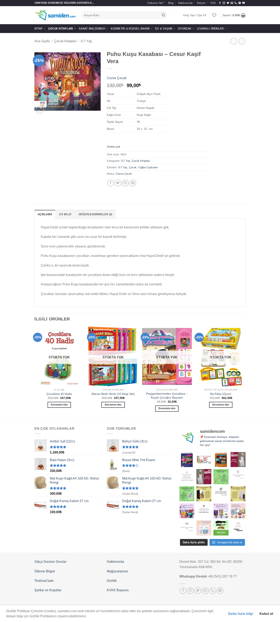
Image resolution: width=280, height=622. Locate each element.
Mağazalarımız (117, 571)
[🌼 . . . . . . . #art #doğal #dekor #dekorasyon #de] (186, 493)
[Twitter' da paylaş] (118, 183)
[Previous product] (242, 41)
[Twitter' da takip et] (228, 3)
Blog (170, 3)
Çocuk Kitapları (60, 28)
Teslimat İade (44, 580)
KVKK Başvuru (118, 590)
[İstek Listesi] (214, 15)
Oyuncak (184, 28)
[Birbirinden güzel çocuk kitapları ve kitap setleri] (203, 527)
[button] (194, 15)
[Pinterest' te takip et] (239, 3)
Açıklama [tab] (45, 214)
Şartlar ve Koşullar (47, 590)
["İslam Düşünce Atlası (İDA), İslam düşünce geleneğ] (203, 493)
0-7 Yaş (86, 41)
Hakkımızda (185, 3)
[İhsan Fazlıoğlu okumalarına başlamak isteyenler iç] (238, 493)
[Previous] (35, 372)
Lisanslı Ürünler (210, 28)
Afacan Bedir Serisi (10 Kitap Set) (113, 393)
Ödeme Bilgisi (44, 571)
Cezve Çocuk (116, 78)
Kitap (38, 28)
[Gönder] (163, 15)
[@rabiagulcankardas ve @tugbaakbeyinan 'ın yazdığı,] (186, 510)
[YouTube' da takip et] (243, 3)
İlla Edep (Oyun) (220, 393)
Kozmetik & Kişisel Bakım (130, 28)
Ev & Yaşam (163, 28)
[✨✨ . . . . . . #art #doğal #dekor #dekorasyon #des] (238, 476)
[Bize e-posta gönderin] (232, 3)
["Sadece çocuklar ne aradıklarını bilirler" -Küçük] (186, 527)
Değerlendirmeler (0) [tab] (95, 214)
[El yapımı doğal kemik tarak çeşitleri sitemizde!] (220, 527)
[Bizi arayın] (235, 3)
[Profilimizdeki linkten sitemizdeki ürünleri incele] (220, 476)
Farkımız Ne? (155, 3)
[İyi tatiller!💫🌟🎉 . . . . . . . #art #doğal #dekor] (203, 510)
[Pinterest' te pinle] (132, 183)
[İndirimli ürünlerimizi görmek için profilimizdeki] (238, 510)
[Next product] (233, 41)
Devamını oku (59, 404)
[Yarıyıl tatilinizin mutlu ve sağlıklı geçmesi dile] (220, 510)
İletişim (201, 3)
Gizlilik (112, 580)
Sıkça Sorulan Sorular (50, 561)
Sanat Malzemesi (92, 28)
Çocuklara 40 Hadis (59, 393)
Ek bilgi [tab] (65, 214)
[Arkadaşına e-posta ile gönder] (125, 183)
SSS (213, 3)
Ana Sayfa (42, 41)
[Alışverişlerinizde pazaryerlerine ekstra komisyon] (238, 527)
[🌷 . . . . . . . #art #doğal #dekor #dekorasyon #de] (220, 493)
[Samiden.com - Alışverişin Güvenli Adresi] (54, 15)
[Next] (245, 372)
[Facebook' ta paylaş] (110, 183)
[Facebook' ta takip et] (220, 3)
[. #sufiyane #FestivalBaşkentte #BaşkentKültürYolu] (186, 459)
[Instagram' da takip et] (224, 3)
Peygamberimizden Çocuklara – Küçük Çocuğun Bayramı (167, 395)
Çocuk (133, 167)
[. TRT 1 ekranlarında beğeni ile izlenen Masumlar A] (238, 459)
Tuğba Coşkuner (148, 167)
